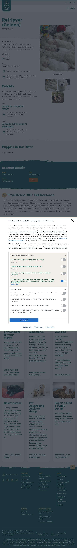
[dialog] (38, 274)
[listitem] (38, 255)
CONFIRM (24, 320)
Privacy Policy (50, 327)
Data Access (38, 327)
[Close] (73, 221)
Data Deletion (27, 327)
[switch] (63, 259)
